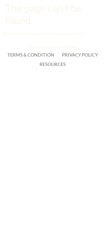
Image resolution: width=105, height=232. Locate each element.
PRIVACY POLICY (80, 55)
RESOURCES (53, 64)
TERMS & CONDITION (30, 55)
